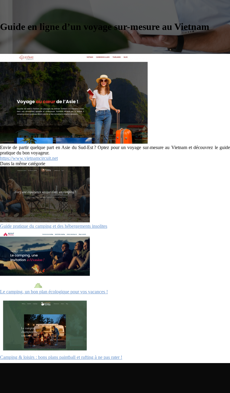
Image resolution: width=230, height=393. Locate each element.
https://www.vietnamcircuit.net (29, 158)
